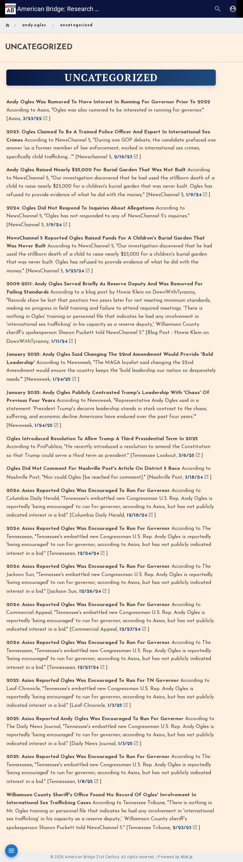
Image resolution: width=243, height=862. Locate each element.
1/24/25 (62, 379)
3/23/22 (32, 118)
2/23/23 (181, 827)
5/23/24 (74, 271)
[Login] (232, 8)
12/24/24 (88, 553)
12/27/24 (129, 629)
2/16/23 (123, 157)
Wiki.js (187, 857)
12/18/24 (137, 515)
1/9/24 (194, 194)
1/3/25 (115, 705)
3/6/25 (186, 455)
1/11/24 (59, 341)
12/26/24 (90, 591)
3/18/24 (194, 477)
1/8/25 (85, 781)
